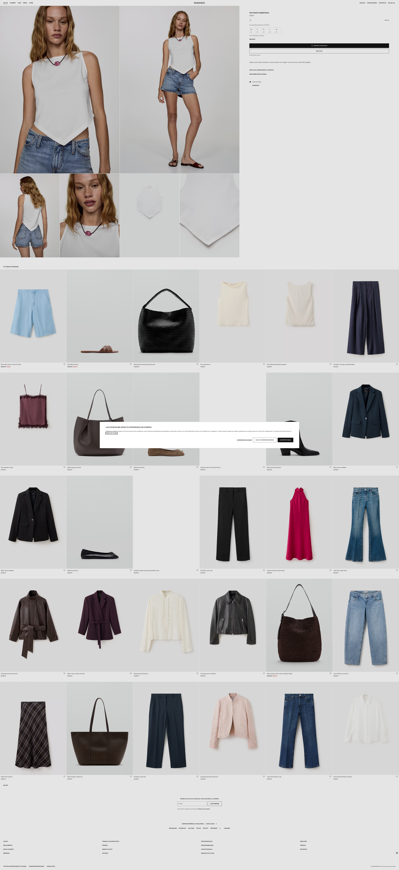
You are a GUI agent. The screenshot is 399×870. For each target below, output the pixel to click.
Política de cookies (111, 433)
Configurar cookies (244, 440)
